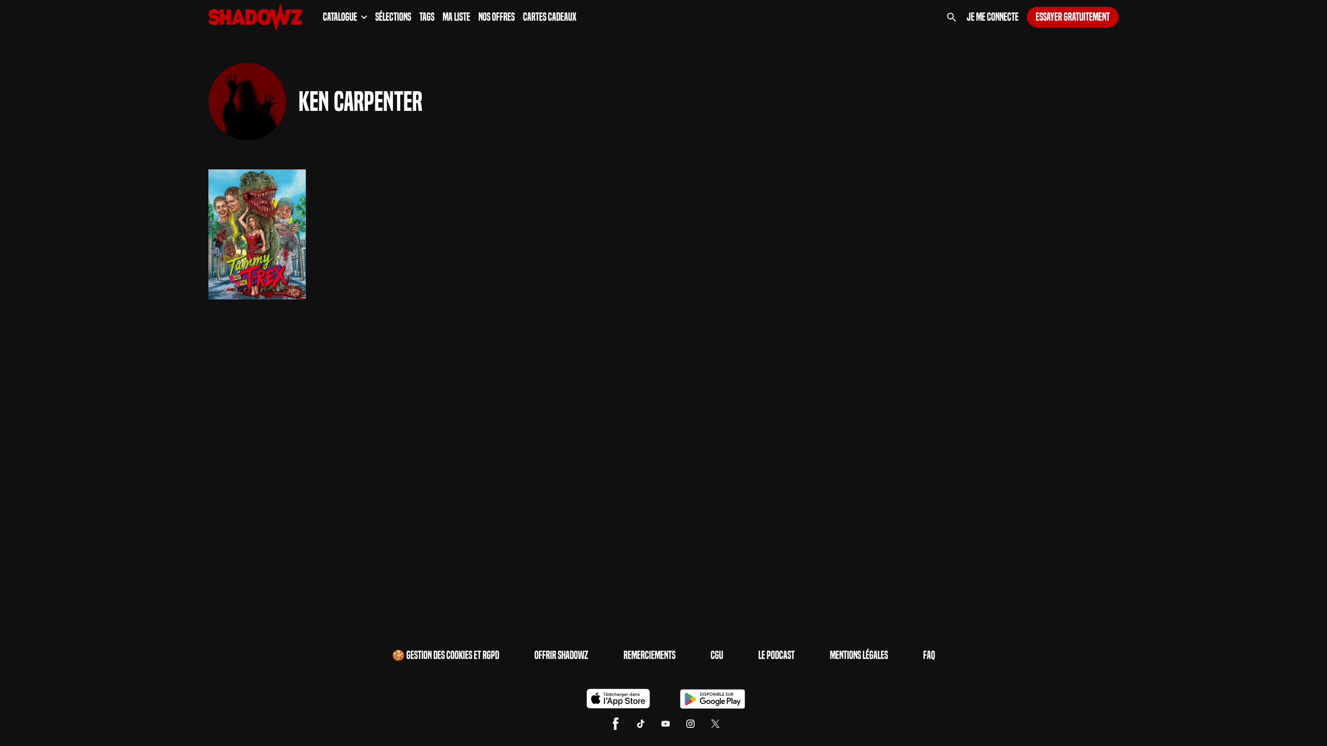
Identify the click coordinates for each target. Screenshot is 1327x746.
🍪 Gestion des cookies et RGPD (445, 655)
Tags (426, 17)
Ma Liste (456, 17)
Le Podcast (776, 655)
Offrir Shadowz (561, 655)
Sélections (393, 17)
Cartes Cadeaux (549, 17)
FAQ (929, 655)
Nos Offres (496, 17)
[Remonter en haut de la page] (1279, 719)
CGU (717, 655)
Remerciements (649, 655)
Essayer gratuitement (1073, 17)
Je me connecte (993, 17)
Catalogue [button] (340, 17)
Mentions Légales (859, 655)
